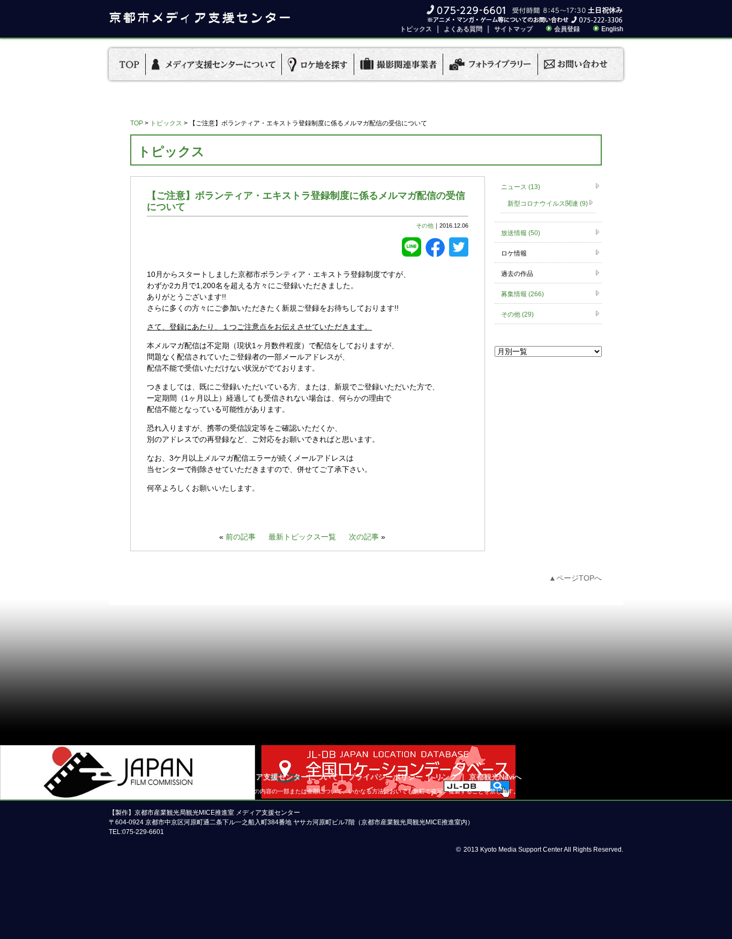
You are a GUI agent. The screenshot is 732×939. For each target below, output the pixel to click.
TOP (136, 123)
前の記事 (241, 536)
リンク (446, 776)
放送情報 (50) (520, 233)
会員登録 (567, 29)
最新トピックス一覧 (302, 536)
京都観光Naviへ (495, 776)
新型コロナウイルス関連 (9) (547, 203)
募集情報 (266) (522, 294)
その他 (425, 225)
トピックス (416, 29)
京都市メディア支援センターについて (274, 776)
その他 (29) (517, 314)
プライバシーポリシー (385, 776)
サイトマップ (513, 29)
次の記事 (364, 536)
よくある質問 (463, 29)
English (612, 29)
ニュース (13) (520, 187)
